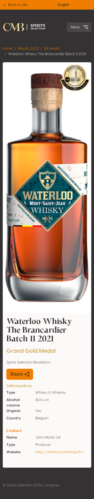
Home (8, 48)
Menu (75, 27)
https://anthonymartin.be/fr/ (59, 452)
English (63, 5)
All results (52, 48)
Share (16, 374)
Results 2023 (28, 48)
